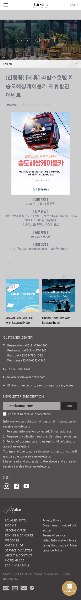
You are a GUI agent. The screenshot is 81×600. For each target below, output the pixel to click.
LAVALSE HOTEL (16, 520)
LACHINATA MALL (17, 565)
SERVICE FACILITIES (18, 550)
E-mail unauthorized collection (60, 527)
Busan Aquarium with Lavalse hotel (56, 320)
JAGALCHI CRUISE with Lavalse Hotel (19, 320)
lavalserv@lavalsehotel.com (26, 377)
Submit (69, 406)
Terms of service (54, 535)
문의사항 (40, 232)
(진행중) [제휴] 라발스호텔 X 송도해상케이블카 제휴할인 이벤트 (39, 85)
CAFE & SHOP (14, 545)
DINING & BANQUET (19, 535)
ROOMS (10, 525)
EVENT (7, 64)
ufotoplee (11, 105)
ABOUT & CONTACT (18, 555)
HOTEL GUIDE (14, 560)
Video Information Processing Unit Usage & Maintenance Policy (60, 545)
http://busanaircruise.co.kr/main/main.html (40, 249)
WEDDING (12, 540)
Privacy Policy (52, 520)
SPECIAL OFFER (15, 530)
